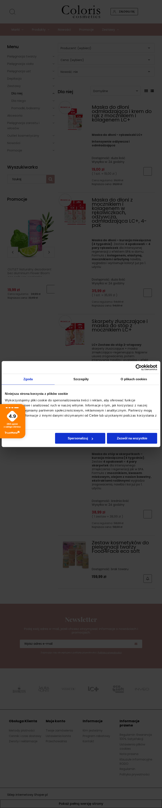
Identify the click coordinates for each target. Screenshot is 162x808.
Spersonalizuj (78, 438)
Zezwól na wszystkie (132, 438)
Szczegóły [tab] (81, 379)
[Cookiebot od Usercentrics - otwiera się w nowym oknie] (138, 367)
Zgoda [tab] (28, 379)
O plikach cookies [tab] (134, 379)
